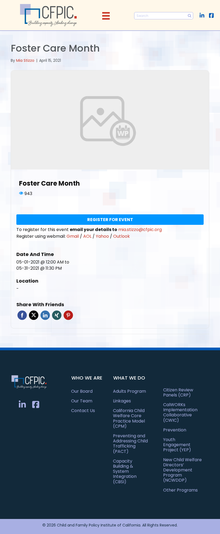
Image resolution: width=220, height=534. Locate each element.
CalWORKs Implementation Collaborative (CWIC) (180, 412)
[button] (202, 15)
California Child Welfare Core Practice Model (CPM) (129, 418)
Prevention (174, 430)
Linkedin (45, 315)
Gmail (73, 236)
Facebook (22, 315)
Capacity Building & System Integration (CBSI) (125, 471)
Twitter (33, 315)
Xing (56, 315)
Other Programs (180, 490)
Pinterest (68, 315)
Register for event (110, 220)
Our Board (82, 391)
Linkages (122, 401)
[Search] (189, 15)
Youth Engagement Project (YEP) (177, 444)
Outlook (121, 236)
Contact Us (83, 410)
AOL (88, 236)
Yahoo (103, 236)
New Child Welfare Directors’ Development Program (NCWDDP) (182, 470)
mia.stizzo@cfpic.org (140, 229)
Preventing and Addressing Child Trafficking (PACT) (130, 443)
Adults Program (129, 391)
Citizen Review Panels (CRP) (178, 392)
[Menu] (106, 15)
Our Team (81, 401)
